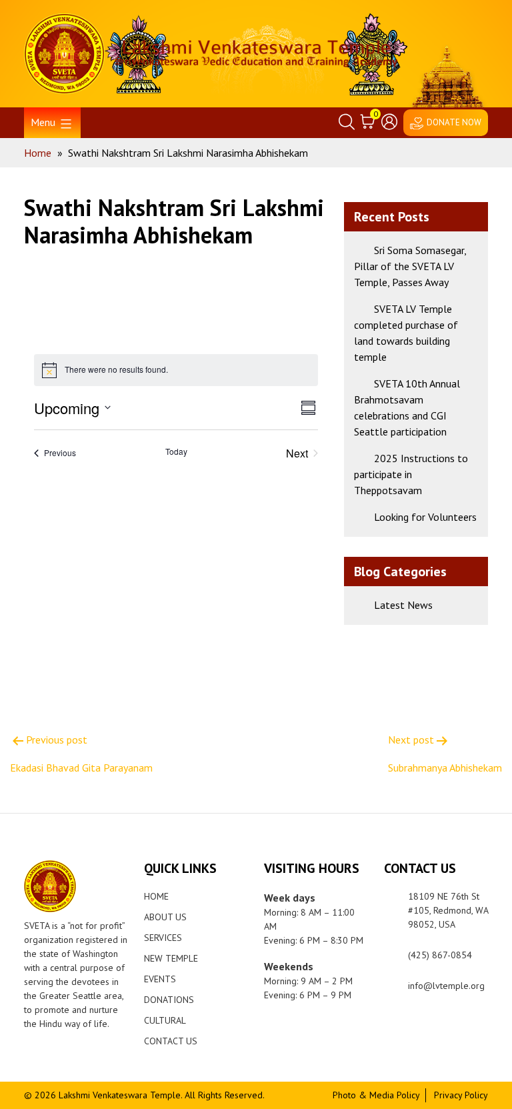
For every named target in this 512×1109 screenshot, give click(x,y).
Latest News (403, 605)
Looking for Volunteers (425, 516)
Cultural (165, 1020)
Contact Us (170, 1041)
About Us (165, 917)
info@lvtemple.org (446, 986)
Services (163, 938)
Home (156, 896)
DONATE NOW (454, 122)
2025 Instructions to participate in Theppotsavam (411, 474)
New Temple (171, 958)
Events (160, 979)
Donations (169, 1000)
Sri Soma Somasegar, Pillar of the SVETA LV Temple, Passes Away (410, 266)
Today (176, 451)
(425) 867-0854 (440, 955)
